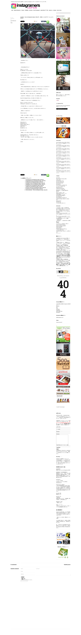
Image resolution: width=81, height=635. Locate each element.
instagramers (58, 310)
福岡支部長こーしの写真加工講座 (61, 190)
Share (11, 22)
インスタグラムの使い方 (60, 186)
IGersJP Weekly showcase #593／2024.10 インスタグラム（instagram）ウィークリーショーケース (63, 165)
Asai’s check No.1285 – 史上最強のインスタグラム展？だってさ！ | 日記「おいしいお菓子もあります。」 (63, 264)
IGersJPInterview (13, 20)
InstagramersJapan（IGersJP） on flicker (62, 198)
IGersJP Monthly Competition (60, 197)
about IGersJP (43, 10)
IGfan (57, 308)
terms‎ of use (59, 10)
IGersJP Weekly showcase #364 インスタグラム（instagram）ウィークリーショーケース (63, 214)
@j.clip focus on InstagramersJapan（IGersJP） (34, 188)
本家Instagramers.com (59, 317)
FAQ (47, 10)
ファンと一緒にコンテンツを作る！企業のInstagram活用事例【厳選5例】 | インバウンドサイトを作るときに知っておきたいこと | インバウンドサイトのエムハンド (63, 256)
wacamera (23, 122)
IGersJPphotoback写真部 (60, 195)
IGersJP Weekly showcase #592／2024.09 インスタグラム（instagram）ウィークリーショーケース (63, 168)
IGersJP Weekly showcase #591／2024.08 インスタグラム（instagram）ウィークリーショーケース (63, 171)
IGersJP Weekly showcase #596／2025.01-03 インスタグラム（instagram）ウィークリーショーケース (63, 156)
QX (56, 191)
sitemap (54, 10)
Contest (22, 10)
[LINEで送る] (48, 21)
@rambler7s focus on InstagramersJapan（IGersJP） (35, 183)
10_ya (22, 126)
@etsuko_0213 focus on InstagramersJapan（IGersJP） (36, 187)
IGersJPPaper (59, 227)
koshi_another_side (24, 124)
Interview (31, 10)
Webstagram (58, 312)
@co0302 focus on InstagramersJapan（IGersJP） (35, 185)
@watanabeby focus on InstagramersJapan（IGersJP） (36, 180)
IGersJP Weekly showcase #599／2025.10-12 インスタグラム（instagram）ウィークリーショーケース (63, 146)
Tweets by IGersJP (59, 322)
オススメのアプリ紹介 (59, 189)
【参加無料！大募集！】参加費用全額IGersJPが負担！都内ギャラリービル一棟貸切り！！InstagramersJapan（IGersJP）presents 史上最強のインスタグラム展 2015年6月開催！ (63, 209)
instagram (25, 86)
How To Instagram (36, 10)
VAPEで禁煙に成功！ (59, 311)
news (12, 10)
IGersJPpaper (58, 196)
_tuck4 (22, 127)
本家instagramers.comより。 (60, 193)
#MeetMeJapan (58, 187)
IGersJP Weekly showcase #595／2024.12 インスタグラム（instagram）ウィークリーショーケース (63, 159)
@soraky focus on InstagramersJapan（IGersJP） (35, 179)
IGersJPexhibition (59, 226)
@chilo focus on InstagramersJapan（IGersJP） (34, 181)
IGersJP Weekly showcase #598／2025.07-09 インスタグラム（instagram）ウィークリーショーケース (63, 149)
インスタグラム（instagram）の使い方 (62, 223)
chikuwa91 (23, 125)
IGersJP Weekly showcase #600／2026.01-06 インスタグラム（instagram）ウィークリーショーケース (63, 143)
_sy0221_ (25, 75)
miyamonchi (23, 123)
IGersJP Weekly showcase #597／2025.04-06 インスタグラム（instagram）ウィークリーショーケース (63, 152)
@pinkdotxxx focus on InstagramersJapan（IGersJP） (36, 184)
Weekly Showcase (17, 10)
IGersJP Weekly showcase (60, 178)
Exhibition (26, 10)
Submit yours (67, 564)
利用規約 (57, 222)
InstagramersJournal (59, 188)
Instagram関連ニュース (59, 194)
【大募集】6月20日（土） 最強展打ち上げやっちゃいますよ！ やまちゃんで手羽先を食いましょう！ (63, 243)
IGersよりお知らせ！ (59, 192)
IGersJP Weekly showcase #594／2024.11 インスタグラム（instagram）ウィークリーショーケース (63, 162)
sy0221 (22, 62)
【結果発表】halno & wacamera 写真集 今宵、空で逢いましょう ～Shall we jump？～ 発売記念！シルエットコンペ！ (63, 239)
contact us (50, 10)
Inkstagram (58, 309)
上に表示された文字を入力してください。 (27, 579)
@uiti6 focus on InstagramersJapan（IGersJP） (34, 186)
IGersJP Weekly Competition (61, 225)
